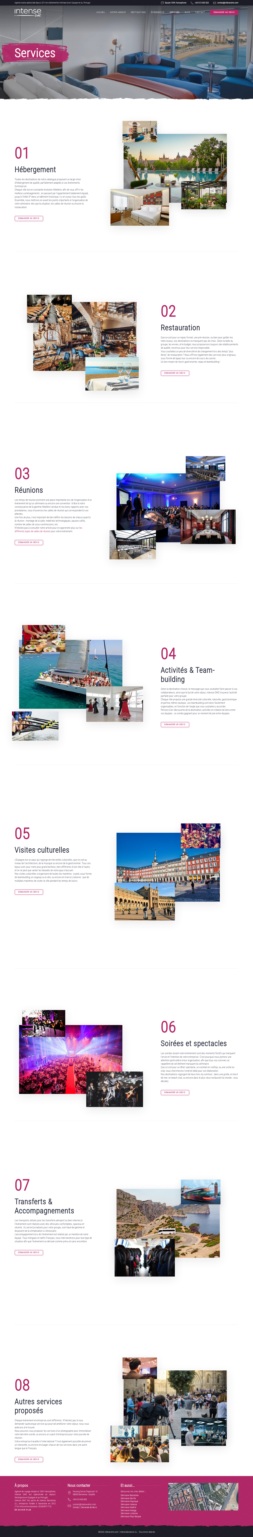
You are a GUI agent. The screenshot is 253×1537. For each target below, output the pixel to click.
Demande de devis (89, 1507)
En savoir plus (23, 1510)
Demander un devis (224, 12)
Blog (187, 12)
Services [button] (175, 12)
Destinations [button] (138, 12)
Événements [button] (158, 12)
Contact (200, 12)
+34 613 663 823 (202, 3)
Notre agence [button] (118, 12)
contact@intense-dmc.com (227, 3)
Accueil (101, 12)
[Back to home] (28, 12)
